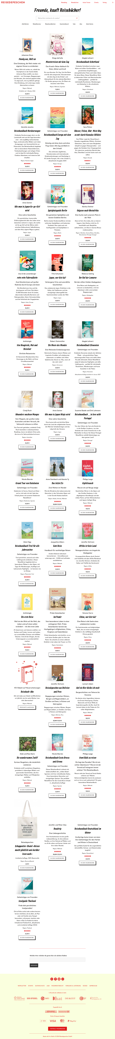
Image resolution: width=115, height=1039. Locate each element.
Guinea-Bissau (90, 233)
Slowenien (90, 372)
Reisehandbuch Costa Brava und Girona (57, 759)
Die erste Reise (27, 617)
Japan (29, 232)
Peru (62, 715)
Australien (29, 437)
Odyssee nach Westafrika (88, 210)
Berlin (59, 233)
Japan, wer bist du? (57, 277)
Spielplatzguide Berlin (57, 210)
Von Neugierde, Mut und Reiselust (27, 347)
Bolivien (58, 715)
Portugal (89, 235)
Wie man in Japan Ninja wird (57, 414)
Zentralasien (59, 645)
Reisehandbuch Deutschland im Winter (88, 830)
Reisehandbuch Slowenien (88, 345)
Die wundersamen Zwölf (27, 758)
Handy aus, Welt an (27, 59)
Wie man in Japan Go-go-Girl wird (27, 208)
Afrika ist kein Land (87, 546)
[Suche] (77, 18)
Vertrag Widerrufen (57, 1029)
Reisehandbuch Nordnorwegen (27, 131)
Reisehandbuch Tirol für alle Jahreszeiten (27, 548)
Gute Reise (57, 546)
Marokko (96, 233)
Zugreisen (62, 86)
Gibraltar (82, 233)
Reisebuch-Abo (27, 692)
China (90, 637)
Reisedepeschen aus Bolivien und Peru (57, 690)
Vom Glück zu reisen (87, 758)
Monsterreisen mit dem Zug (57, 62)
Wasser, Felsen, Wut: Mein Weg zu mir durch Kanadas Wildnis (87, 133)
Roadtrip (57, 829)
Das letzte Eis (57, 483)
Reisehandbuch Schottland (87, 62)
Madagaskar (90, 295)
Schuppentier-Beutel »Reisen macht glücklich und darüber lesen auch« (27, 850)
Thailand (29, 928)
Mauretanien (82, 235)
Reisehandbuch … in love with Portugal (88, 416)
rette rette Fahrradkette (27, 277)
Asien (27, 302)
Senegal (94, 235)
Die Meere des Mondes (57, 345)
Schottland (90, 89)
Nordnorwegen (29, 160)
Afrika (90, 566)
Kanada (90, 158)
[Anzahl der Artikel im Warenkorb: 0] (112, 2)
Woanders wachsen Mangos (27, 414)
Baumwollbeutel (29, 861)
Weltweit (29, 88)
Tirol (32, 574)
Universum (60, 365)
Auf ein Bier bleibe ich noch (87, 688)
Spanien (33, 501)
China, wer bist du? (87, 617)
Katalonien (27, 501)
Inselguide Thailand (27, 901)
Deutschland (90, 853)
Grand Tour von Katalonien (27, 483)
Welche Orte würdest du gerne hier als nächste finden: (48, 955)
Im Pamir (57, 617)
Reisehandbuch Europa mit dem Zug (57, 137)
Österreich (28, 574)
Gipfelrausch (87, 483)
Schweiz (59, 498)
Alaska (54, 498)
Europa (60, 164)
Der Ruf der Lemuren (87, 277)
